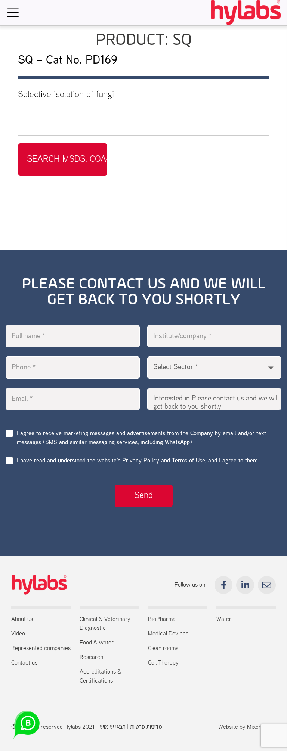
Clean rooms (163, 649)
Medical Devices (168, 634)
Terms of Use (188, 461)
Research (91, 657)
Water (223, 619)
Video (18, 634)
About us (22, 619)
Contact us (24, 663)
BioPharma (162, 619)
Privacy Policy (140, 461)
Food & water (97, 643)
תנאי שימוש (113, 727)
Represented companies (41, 649)
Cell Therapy (163, 663)
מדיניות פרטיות (146, 727)
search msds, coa (66, 159)
